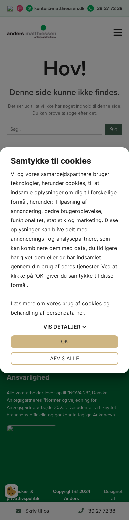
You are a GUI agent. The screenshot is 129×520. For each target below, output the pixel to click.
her (80, 312)
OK (64, 341)
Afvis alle (64, 358)
